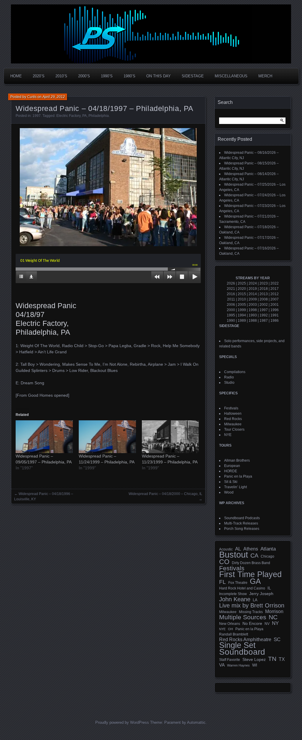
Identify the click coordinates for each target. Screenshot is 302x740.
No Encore (252, 623)
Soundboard (242, 652)
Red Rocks (233, 419)
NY (275, 623)
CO (224, 561)
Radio (229, 377)
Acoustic (226, 549)
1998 (253, 310)
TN (272, 658)
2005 (242, 305)
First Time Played (250, 574)
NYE (228, 435)
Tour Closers (234, 429)
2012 (274, 294)
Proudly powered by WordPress (122, 722)
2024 (253, 283)
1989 (242, 320)
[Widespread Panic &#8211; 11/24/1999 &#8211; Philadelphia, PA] (107, 436)
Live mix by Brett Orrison (251, 605)
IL (269, 588)
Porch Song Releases (241, 529)
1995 (231, 315)
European (232, 466)
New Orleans (229, 624)
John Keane (234, 599)
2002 (264, 305)
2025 (242, 283)
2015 (242, 294)
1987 (264, 320)
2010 (242, 299)
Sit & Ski (230, 482)
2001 (274, 305)
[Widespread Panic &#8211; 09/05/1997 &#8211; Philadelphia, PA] (44, 436)
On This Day (158, 76)
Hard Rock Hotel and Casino (242, 588)
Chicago (267, 556)
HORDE (230, 471)
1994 (242, 315)
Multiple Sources (242, 617)
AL (238, 549)
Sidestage (193, 76)
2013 (264, 294)
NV (267, 623)
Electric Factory (68, 116)
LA (255, 600)
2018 (264, 289)
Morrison (274, 611)
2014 (253, 294)
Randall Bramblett (233, 634)
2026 (231, 283)
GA (255, 581)
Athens (250, 548)
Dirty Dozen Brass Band (251, 563)
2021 (231, 289)
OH (230, 629)
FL (222, 582)
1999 (242, 310)
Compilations (234, 372)
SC (277, 639)
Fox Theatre (237, 583)
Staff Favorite (229, 659)
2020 (242, 289)
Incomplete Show (233, 594)
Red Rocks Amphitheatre (245, 639)
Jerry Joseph (261, 593)
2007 (274, 299)
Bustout (233, 554)
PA (84, 116)
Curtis (32, 97)
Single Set (237, 645)
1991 (274, 315)
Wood (229, 492)
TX (282, 659)
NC (273, 617)
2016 (231, 294)
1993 (253, 315)
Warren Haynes (238, 665)
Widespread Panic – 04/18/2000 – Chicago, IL (165, 494)
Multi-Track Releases (241, 523)
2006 (231, 305)
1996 (274, 310)
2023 (264, 283)
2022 (274, 283)
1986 (274, 320)
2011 (231, 299)
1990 (231, 320)
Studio (229, 382)
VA (222, 664)
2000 (231, 310)
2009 (253, 299)
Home (16, 76)
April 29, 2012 (53, 97)
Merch (265, 76)
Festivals (231, 408)
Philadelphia (98, 116)
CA (254, 555)
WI (254, 665)
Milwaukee (233, 424)
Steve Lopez (254, 659)
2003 (253, 305)
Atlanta (268, 549)
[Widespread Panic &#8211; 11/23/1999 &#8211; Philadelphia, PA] (170, 436)
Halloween (233, 413)
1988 (253, 320)
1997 (36, 116)
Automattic (196, 722)
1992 (264, 315)
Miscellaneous (231, 76)
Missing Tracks (251, 612)
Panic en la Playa (238, 476)
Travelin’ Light (235, 487)
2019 (253, 289)
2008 (264, 299)
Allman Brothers (237, 460)
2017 (274, 289)
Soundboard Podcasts (242, 518)
